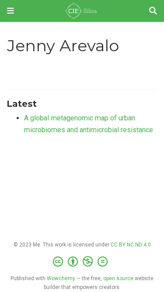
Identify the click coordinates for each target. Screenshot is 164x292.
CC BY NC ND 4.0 (131, 245)
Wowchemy (61, 278)
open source (118, 278)
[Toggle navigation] (10, 11)
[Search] (153, 11)
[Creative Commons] (82, 261)
